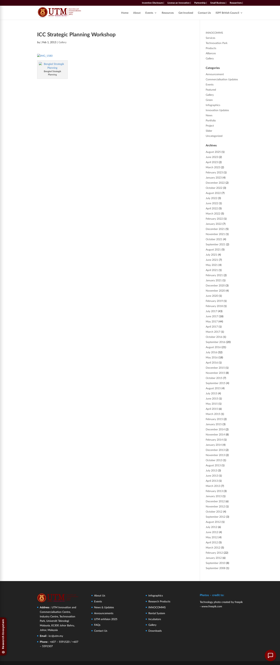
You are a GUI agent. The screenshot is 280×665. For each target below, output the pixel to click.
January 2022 (214, 223)
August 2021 (213, 249)
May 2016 (212, 357)
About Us (99, 595)
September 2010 (215, 563)
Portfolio (211, 120)
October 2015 (214, 378)
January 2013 (214, 496)
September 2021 (215, 244)
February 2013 (214, 491)
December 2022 (215, 182)
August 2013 (213, 465)
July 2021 (211, 254)
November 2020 (215, 290)
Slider (209, 130)
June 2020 (212, 295)
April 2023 (212, 162)
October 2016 (214, 336)
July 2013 (211, 470)
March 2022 (213, 213)
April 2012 (212, 542)
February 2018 (214, 306)
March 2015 (213, 413)
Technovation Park (216, 43)
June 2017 (212, 316)
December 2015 (215, 367)
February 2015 (214, 419)
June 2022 (212, 203)
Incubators (154, 619)
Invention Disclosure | (153, 3)
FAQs (97, 624)
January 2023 (214, 177)
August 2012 (213, 521)
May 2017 (212, 321)
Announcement (215, 74)
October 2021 (214, 239)
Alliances (211, 53)
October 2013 (214, 460)
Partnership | (200, 3)
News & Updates (104, 607)
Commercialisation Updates (222, 79)
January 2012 (214, 557)
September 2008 (215, 568)
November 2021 (215, 234)
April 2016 (212, 362)
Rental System (156, 613)
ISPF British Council (227, 12)
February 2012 (214, 552)
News (209, 115)
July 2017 (211, 311)
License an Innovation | (179, 3)
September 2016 (215, 342)
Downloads (155, 630)
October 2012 (214, 511)
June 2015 (212, 398)
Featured (211, 89)
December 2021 (215, 228)
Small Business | (218, 3)
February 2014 (214, 439)
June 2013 (212, 475)
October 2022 (214, 187)
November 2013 (215, 455)
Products (211, 48)
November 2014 (215, 434)
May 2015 (212, 403)
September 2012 (215, 516)
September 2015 (215, 383)
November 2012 (215, 506)
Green (209, 99)
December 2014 (215, 429)
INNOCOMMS (214, 32)
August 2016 (213, 347)
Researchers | (236, 3)
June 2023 (212, 157)
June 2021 (212, 259)
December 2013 (215, 449)
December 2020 (215, 285)
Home (124, 12)
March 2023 (213, 167)
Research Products (159, 601)
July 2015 (211, 393)
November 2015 (215, 372)
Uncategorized (214, 135)
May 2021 (212, 264)
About (137, 12)
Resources (168, 12)
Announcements (103, 613)
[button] (270, 655)
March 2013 (213, 485)
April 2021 (212, 270)
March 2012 (213, 547)
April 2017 (212, 326)
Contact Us (204, 12)
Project (210, 125)
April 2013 (212, 480)
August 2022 (213, 193)
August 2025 (213, 151)
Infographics (213, 105)
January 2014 (214, 444)
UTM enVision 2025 (105, 619)
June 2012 (212, 532)
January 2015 (214, 424)
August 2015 (213, 388)
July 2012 (211, 527)
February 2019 (214, 300)
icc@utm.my (56, 635)
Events (149, 12)
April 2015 (212, 408)
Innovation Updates (217, 110)
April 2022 (212, 208)
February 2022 (214, 218)
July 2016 (211, 352)
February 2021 (214, 275)
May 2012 (212, 537)
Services (210, 37)
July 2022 (211, 198)
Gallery (62, 42)
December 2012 (215, 501)
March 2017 (213, 331)
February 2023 (214, 172)
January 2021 (214, 280)
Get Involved (185, 12)
